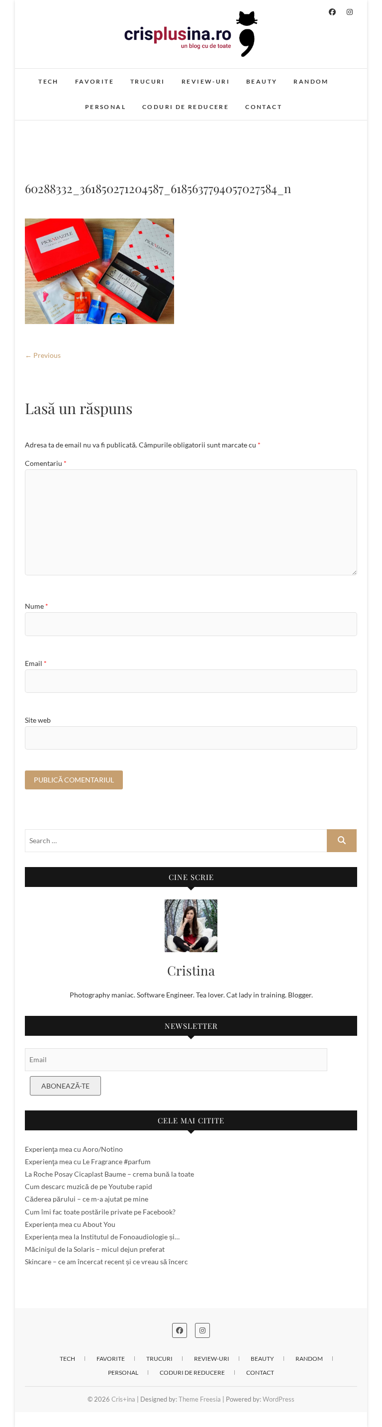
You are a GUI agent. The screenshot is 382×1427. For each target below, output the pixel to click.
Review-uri (206, 81)
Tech (48, 81)
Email (36, 663)
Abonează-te (65, 1086)
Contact (263, 106)
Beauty (261, 81)
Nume (36, 606)
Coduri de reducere (185, 106)
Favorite (94, 81)
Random (310, 81)
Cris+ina (123, 1399)
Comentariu (46, 463)
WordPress (278, 1399)
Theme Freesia (200, 1399)
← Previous (43, 355)
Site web (38, 720)
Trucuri (147, 81)
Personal (105, 106)
